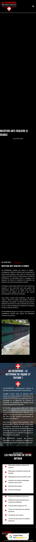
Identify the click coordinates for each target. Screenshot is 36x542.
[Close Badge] (28, 534)
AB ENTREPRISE (7, 270)
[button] (33, 6)
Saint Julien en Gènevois (23, 274)
